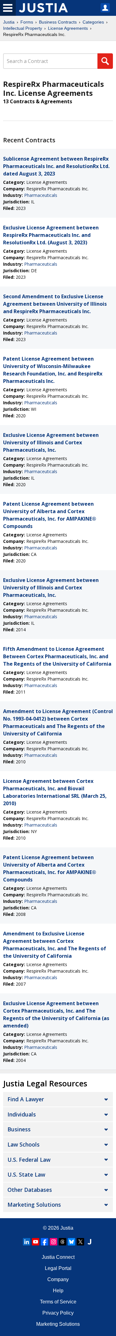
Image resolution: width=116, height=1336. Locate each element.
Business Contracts (58, 22)
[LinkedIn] (26, 1241)
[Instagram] (53, 1241)
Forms (26, 22)
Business (19, 1129)
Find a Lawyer (25, 1099)
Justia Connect (58, 1257)
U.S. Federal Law (28, 1159)
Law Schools (23, 1144)
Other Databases (29, 1189)
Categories (93, 22)
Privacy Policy (58, 1313)
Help (58, 1290)
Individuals (21, 1114)
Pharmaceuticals (40, 195)
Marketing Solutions (34, 1204)
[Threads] (62, 1241)
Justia (9, 22)
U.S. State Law (26, 1174)
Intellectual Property (22, 28)
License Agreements (68, 28)
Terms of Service (58, 1301)
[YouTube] (35, 1241)
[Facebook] (44, 1241)
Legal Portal (58, 1268)
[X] (80, 1241)
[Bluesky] (71, 1241)
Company (58, 1279)
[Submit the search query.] (105, 61)
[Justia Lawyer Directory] (89, 1241)
